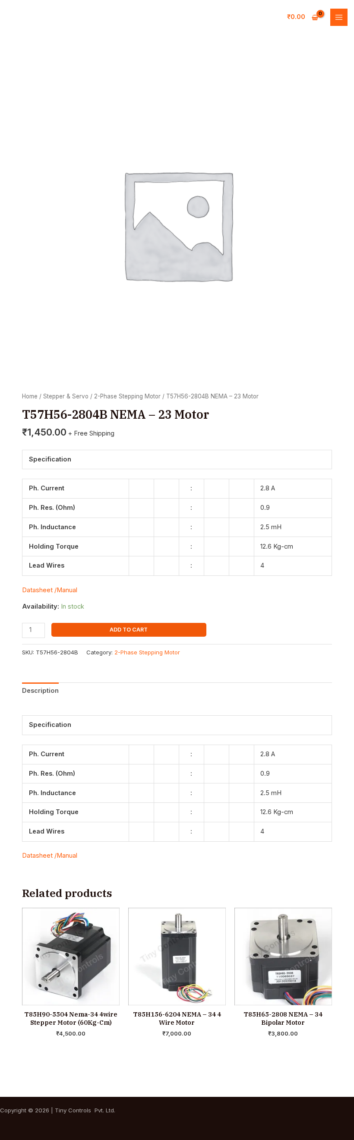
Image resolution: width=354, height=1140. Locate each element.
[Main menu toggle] (339, 17)
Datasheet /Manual (49, 590)
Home (30, 396)
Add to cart (129, 629)
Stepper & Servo (65, 396)
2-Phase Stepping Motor (127, 396)
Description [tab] (40, 691)
